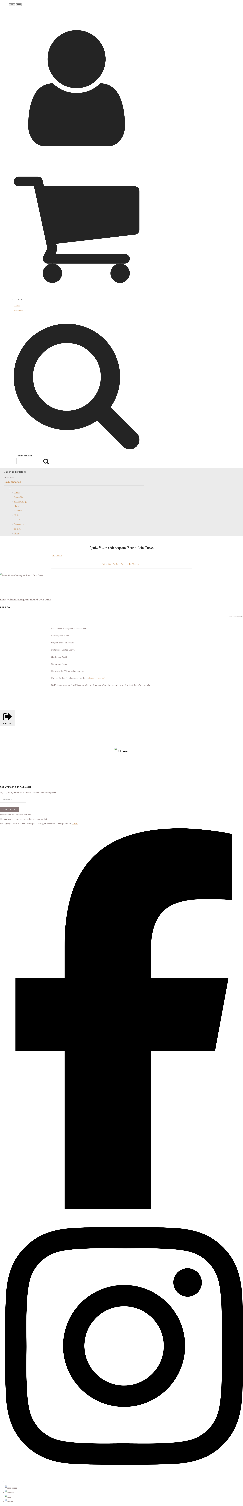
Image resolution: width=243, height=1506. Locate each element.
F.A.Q (17, 519)
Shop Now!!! (57, 555)
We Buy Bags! (20, 501)
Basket (17, 305)
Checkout (18, 310)
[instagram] (124, 1481)
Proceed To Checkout (131, 564)
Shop (16, 506)
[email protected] (13, 481)
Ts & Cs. (18, 528)
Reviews (18, 510)
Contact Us (19, 524)
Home (16, 492)
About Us (18, 497)
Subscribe (9, 809)
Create (75, 823)
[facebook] (124, 1208)
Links (16, 515)
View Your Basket (111, 564)
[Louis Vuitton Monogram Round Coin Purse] (4, 584)
